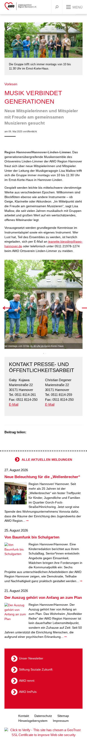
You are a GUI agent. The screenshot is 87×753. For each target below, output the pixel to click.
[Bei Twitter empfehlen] (31, 432)
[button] (46, 353)
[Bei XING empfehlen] (48, 432)
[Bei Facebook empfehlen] (37, 432)
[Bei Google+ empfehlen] (42, 432)
